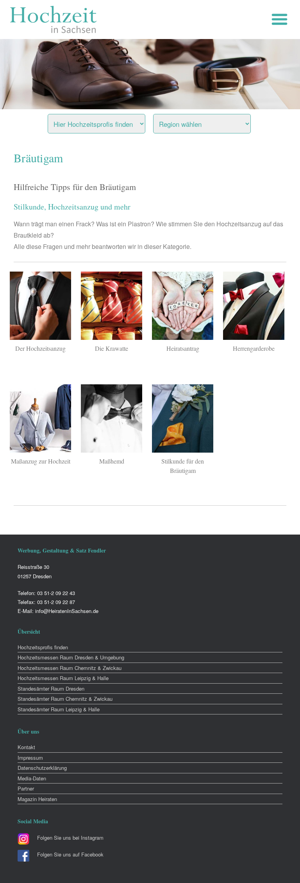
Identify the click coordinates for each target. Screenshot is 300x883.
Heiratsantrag (182, 348)
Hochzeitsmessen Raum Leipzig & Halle (63, 678)
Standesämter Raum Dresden (51, 688)
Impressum (30, 757)
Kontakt (26, 747)
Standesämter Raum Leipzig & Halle (59, 709)
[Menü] (281, 19)
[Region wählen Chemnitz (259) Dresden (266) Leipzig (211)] (212, 122)
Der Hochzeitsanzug (40, 348)
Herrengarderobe (254, 348)
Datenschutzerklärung (42, 767)
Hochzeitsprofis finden (43, 647)
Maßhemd (111, 461)
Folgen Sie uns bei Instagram (70, 837)
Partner (26, 788)
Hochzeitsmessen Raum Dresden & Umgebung (71, 657)
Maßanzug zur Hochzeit (40, 461)
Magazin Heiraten (37, 799)
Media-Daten (32, 778)
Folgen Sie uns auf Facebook (70, 854)
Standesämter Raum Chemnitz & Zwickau (65, 698)
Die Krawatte (111, 348)
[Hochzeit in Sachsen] (53, 19)
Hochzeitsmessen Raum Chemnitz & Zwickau (69, 668)
